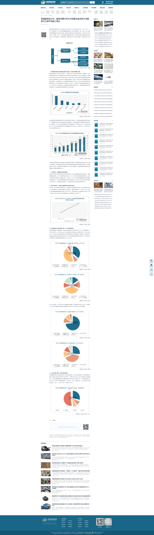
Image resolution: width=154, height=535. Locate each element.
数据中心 (77, 7)
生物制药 (101, 11)
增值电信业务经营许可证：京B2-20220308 (93, 533)
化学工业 (58, 11)
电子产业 (84, 12)
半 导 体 (89, 12)
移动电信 (74, 11)
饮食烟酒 (101, 12)
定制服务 (86, 524)
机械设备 (63, 11)
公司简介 (80, 520)
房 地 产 (69, 12)
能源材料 (47, 11)
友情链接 (86, 526)
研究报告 (51, 7)
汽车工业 (53, 12)
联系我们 (86, 520)
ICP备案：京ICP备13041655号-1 (78, 533)
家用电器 (79, 12)
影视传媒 (89, 11)
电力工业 (42, 12)
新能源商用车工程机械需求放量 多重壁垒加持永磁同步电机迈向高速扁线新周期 (71, 496)
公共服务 (106, 12)
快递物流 (58, 12)
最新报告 (96, 87)
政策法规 (102, 7)
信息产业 (69, 11)
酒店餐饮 (96, 12)
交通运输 (47, 12)
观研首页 (43, 7)
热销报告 (96, 120)
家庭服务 (111, 12)
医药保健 (96, 11)
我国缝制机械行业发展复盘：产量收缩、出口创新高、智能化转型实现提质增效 (71, 471)
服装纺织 (111, 11)
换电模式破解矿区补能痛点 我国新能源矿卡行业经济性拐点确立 (67, 445)
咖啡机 (54, 420)
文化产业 (79, 11)
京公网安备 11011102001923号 (98, 532)
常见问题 (80, 524)
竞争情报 (93, 7)
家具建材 (74, 12)
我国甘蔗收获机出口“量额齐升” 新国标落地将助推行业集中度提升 (67, 463)
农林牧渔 (63, 12)
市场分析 (68, 7)
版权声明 (80, 526)
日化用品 (106, 11)
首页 (42, 15)
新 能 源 (42, 11)
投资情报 (85, 7)
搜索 (92, 2)
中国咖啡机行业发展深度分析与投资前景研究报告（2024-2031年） (74, 29)
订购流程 (80, 522)
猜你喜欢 (43, 443)
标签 (50, 420)
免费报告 (110, 7)
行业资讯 (60, 7)
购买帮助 (86, 522)
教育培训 (84, 11)
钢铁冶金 (53, 11)
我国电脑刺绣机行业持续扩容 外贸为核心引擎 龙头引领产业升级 (67, 479)
